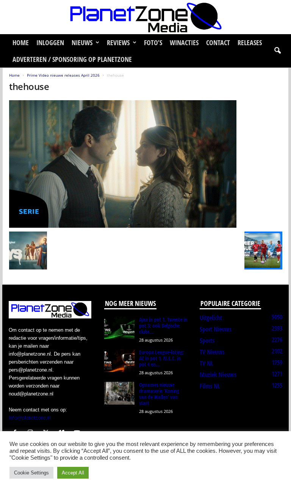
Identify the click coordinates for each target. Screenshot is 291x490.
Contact (218, 42)
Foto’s (153, 42)
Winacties (184, 42)
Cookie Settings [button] (31, 473)
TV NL (206, 363)
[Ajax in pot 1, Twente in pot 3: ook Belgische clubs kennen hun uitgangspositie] (119, 328)
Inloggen (50, 42)
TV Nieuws (212, 352)
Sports (207, 340)
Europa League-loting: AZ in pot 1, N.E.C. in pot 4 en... (161, 358)
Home (21, 42)
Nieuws (82, 42)
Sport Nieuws (216, 329)
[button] (277, 51)
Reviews (118, 42)
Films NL (210, 386)
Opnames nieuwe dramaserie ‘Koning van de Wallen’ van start (159, 393)
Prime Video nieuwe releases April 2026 (63, 75)
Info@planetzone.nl (30, 418)
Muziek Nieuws (218, 374)
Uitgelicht (211, 318)
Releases (250, 42)
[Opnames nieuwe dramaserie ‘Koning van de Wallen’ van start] (119, 393)
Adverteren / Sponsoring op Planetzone (72, 59)
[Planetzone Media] (145, 17)
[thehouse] (145, 164)
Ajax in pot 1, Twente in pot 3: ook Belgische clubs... (163, 325)
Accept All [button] (73, 473)
